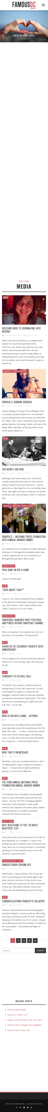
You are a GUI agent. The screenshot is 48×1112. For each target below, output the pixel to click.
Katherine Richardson (12, 335)
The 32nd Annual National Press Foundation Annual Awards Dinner (21, 783)
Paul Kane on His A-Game (15, 570)
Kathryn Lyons (10, 406)
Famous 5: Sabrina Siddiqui (17, 402)
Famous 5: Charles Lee (17, 1014)
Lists (5, 821)
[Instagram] (24, 1107)
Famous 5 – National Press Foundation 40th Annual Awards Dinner (23, 538)
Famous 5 (7, 371)
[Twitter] (27, 1107)
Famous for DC (9, 566)
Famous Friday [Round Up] (16, 865)
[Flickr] (20, 1107)
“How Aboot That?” (13, 590)
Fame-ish (8, 594)
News (5, 297)
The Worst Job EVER (13, 469)
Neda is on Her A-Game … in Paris (20, 716)
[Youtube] (31, 1107)
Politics (23, 371)
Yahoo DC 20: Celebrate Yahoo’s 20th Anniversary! (22, 648)
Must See (16, 506)
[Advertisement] (24, 976)
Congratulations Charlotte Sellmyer (23, 901)
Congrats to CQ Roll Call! (16, 676)
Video (31, 506)
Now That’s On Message (15, 752)
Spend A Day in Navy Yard (18, 1030)
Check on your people (24, 35)
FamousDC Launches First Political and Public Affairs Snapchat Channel (22, 621)
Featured (24, 31)
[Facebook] (17, 1107)
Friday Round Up (9, 861)
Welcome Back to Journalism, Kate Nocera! (21, 329)
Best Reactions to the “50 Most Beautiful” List (20, 826)
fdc (6, 574)
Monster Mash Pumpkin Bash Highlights (24, 1025)
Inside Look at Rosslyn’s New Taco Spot (24, 1020)
